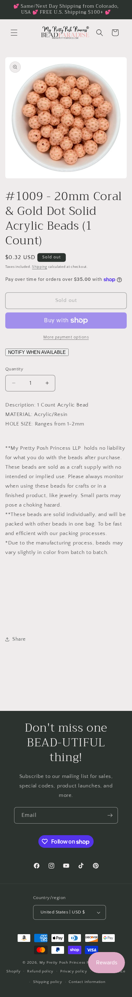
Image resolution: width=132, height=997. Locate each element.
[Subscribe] (110, 815)
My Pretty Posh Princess (62, 962)
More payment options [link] (66, 337)
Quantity (14, 369)
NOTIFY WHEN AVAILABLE (37, 352)
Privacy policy (73, 971)
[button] (14, 32)
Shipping (39, 267)
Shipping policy (47, 982)
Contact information (87, 982)
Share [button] (19, 639)
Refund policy (40, 971)
